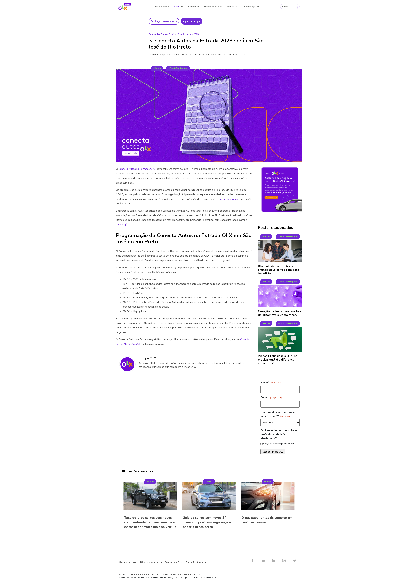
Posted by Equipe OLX (161, 34)
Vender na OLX (173, 562)
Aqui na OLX (233, 6)
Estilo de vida (162, 6)
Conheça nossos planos (164, 21)
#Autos (157, 68)
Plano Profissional (196, 562)
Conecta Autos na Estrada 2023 (137, 169)
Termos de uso (138, 574)
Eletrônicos (193, 6)
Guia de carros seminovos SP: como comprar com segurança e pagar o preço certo (207, 522)
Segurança (249, 6)
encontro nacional (229, 199)
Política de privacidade (156, 574)
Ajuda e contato (127, 562)
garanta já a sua (125, 224)
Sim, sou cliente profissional (278, 443)
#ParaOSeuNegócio (178, 68)
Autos (176, 6)
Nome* (271, 382)
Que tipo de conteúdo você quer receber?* (277, 414)
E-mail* (271, 397)
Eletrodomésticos (213, 6)
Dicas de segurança (151, 562)
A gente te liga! (192, 21)
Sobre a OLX (124, 574)
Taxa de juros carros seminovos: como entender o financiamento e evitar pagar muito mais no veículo (150, 522)
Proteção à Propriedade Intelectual (185, 574)
